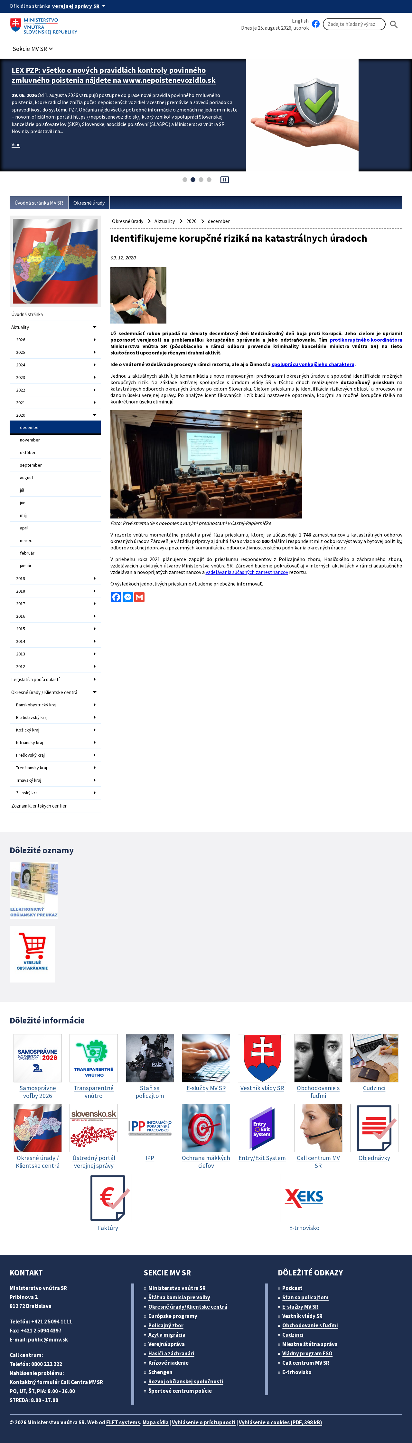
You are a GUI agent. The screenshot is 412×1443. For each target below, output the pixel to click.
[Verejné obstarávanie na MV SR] (32, 954)
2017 (20, 603)
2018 (20, 591)
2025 (20, 352)
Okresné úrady (89, 202)
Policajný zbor (165, 1325)
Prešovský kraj (30, 755)
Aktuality (20, 327)
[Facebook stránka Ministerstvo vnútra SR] (316, 24)
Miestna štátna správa (310, 1344)
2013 (20, 654)
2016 (20, 616)
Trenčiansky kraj (31, 767)
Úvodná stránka (27, 314)
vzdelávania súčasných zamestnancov (247, 572)
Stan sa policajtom (305, 1297)
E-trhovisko (297, 1372)
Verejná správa (166, 1344)
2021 (20, 402)
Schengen (160, 1372)
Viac (16, 154)
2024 (20, 365)
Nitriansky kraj (29, 742)
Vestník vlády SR (302, 1316)
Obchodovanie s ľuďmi (310, 1325)
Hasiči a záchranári (171, 1353)
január (26, 565)
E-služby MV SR (300, 1306)
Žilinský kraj (27, 793)
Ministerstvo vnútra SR (177, 1288)
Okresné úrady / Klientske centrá (44, 692)
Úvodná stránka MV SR (38, 202)
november (30, 440)
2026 (20, 340)
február (27, 553)
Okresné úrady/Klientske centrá (187, 1306)
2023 (20, 377)
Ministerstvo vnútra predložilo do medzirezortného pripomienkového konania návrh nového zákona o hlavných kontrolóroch (113, 80)
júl (22, 490)
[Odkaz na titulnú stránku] (45, 24)
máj (23, 515)
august (26, 477)
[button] (34, 47)
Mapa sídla (156, 1422)
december (30, 427)
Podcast (292, 1288)
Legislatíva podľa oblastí (35, 679)
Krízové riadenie (168, 1362)
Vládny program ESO (307, 1353)
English (300, 20)
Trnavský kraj (28, 780)
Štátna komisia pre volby (179, 1297)
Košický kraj (27, 730)
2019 (20, 578)
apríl (24, 528)
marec (26, 540)
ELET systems (123, 1422)
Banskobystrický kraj (36, 705)
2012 (20, 666)
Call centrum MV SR (305, 1362)
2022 (20, 390)
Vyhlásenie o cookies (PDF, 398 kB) (280, 1422)
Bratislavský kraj (32, 717)
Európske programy (172, 1316)
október (28, 452)
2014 (20, 641)
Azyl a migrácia (166, 1334)
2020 (20, 415)
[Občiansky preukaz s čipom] (34, 891)
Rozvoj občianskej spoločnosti (185, 1381)
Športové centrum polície (180, 1390)
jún (22, 503)
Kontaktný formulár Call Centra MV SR (56, 1382)
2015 (20, 629)
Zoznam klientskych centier (39, 806)
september (31, 465)
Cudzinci (293, 1334)
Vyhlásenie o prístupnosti (204, 1422)
